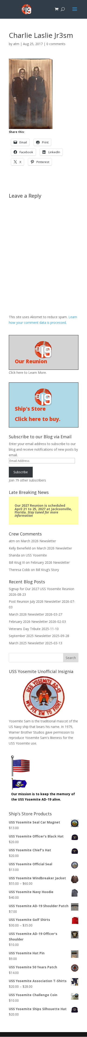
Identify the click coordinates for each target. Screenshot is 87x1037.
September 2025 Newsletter (30, 636)
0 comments (55, 44)
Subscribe (20, 472)
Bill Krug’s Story (47, 569)
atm (16, 44)
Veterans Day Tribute (25, 629)
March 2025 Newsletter (26, 643)
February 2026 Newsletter (50, 562)
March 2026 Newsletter (38, 541)
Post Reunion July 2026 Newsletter (35, 601)
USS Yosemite (36, 555)
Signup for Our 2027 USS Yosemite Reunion (41, 589)
